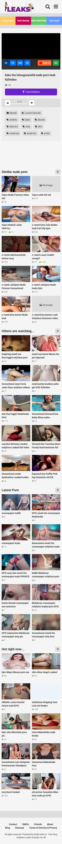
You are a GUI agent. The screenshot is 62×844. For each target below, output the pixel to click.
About (50, 824)
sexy (27, 126)
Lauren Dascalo (32, 113)
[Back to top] (55, 837)
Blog (7, 827)
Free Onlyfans (32, 92)
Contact (13, 824)
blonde (41, 119)
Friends (38, 824)
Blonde (13, 113)
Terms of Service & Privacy (43, 827)
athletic (13, 119)
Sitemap (19, 827)
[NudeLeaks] (26, 7)
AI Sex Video (8, 20)
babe (27, 119)
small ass (14, 133)
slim (39, 126)
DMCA (25, 824)
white (46, 133)
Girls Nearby (23, 20)
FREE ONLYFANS (39, 20)
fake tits (13, 126)
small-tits (31, 133)
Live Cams (54, 20)
